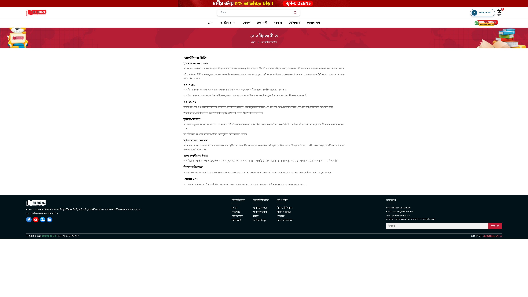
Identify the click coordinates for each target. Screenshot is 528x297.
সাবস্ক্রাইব (495, 226)
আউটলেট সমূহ (259, 220)
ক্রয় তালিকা (237, 216)
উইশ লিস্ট (236, 220)
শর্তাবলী (280, 216)
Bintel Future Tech (493, 236)
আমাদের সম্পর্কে (260, 208)
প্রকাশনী (262, 22)
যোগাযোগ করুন (260, 212)
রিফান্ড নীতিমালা (284, 208)
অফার (278, 22)
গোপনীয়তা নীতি (284, 220)
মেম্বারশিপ (313, 22)
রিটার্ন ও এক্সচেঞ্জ (284, 212)
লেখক (246, 22)
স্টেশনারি (294, 22)
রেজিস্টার (236, 212)
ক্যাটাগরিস (226, 23)
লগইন (234, 208)
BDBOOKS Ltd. (49, 236)
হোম (210, 22)
